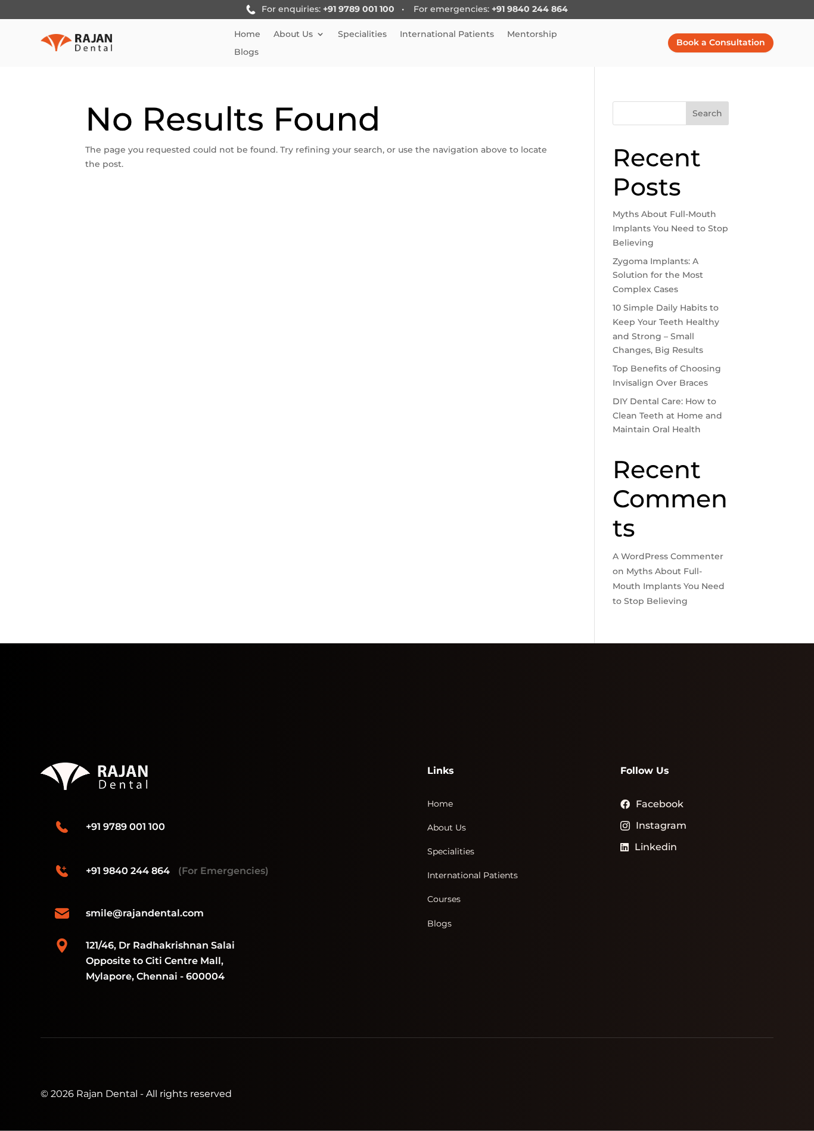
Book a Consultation (720, 42)
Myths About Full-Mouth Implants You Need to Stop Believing (670, 228)
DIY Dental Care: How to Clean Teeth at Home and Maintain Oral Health (667, 415)
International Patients (447, 34)
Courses (444, 899)
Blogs (246, 52)
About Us (293, 34)
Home (247, 34)
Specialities (362, 34)
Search (707, 113)
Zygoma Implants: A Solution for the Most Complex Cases (658, 275)
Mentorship (532, 34)
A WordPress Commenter (668, 556)
